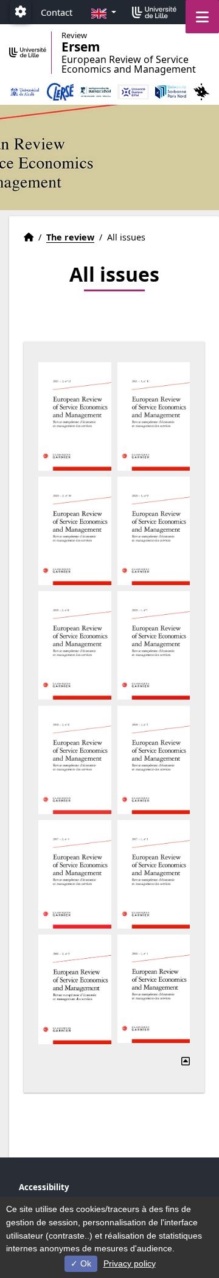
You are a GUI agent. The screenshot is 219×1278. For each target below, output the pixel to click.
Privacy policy (129, 1263)
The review (70, 237)
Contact (56, 12)
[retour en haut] (185, 1061)
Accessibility (44, 1187)
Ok (84, 1263)
